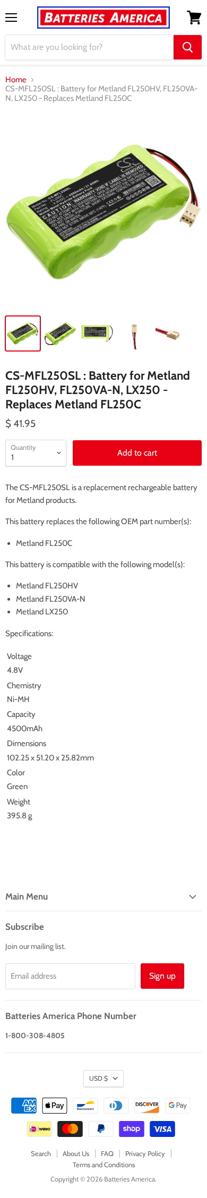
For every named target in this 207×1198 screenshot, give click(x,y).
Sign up (162, 976)
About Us (76, 1153)
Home (16, 79)
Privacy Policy (145, 1153)
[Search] (188, 47)
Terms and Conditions (104, 1164)
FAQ (107, 1153)
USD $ (98, 1078)
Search (41, 1153)
